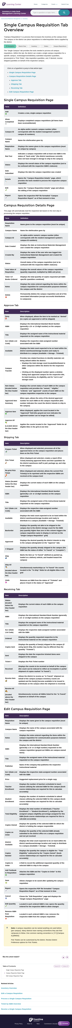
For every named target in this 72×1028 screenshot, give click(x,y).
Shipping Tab (16, 84)
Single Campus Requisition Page (22, 72)
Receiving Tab (16, 88)
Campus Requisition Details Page (22, 76)
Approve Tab (16, 80)
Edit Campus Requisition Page (21, 92)
